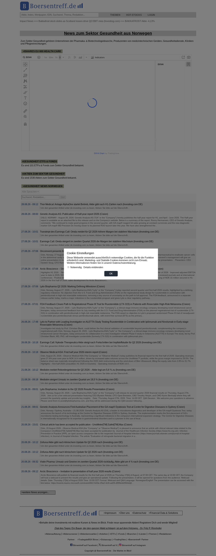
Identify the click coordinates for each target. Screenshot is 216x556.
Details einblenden (93, 267)
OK (111, 273)
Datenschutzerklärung (124, 263)
